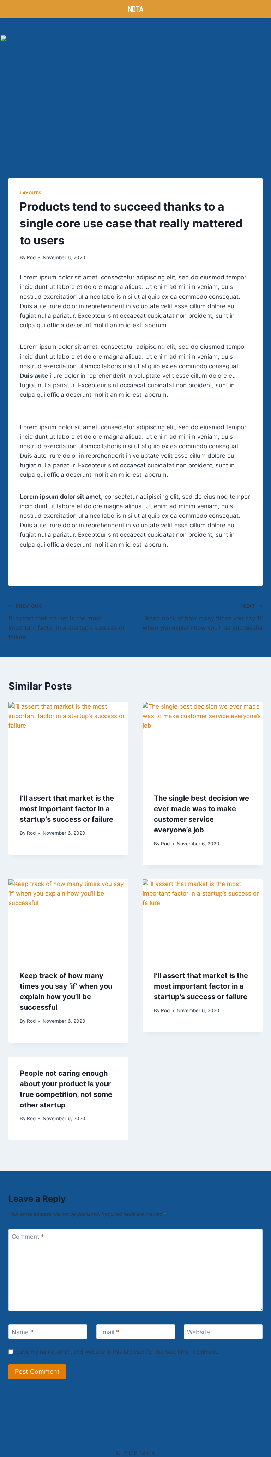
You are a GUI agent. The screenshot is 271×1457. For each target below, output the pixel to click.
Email (109, 1332)
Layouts (30, 192)
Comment (28, 1236)
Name (23, 1332)
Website (198, 1332)
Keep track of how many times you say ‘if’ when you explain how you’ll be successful (203, 617)
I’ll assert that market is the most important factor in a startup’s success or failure (66, 622)
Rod (31, 257)
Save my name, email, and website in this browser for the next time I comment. (117, 1351)
